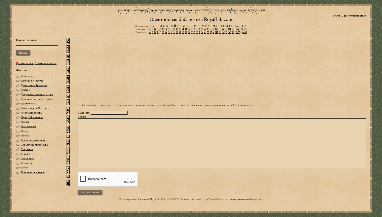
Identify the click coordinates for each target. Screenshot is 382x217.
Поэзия (25, 122)
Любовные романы (31, 112)
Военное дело (28, 76)
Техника (25, 154)
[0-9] (244, 26)
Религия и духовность (33, 140)
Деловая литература (32, 80)
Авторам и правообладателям (246, 199)
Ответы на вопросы (46, 63)
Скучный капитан (243, 105)
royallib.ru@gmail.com (215, 199)
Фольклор (26, 163)
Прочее (25, 135)
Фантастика (27, 158)
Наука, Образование (32, 117)
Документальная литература (37, 94)
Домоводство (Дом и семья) (36, 99)
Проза (24, 131)
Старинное (27, 149)
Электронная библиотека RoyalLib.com (191, 19)
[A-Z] (238, 26)
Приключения (28, 126)
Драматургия (28, 103)
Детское (25, 89)
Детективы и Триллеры (34, 85)
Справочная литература (34, 144)
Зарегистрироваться (354, 15)
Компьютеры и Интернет (35, 108)
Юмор (24, 167)
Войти (336, 15)
